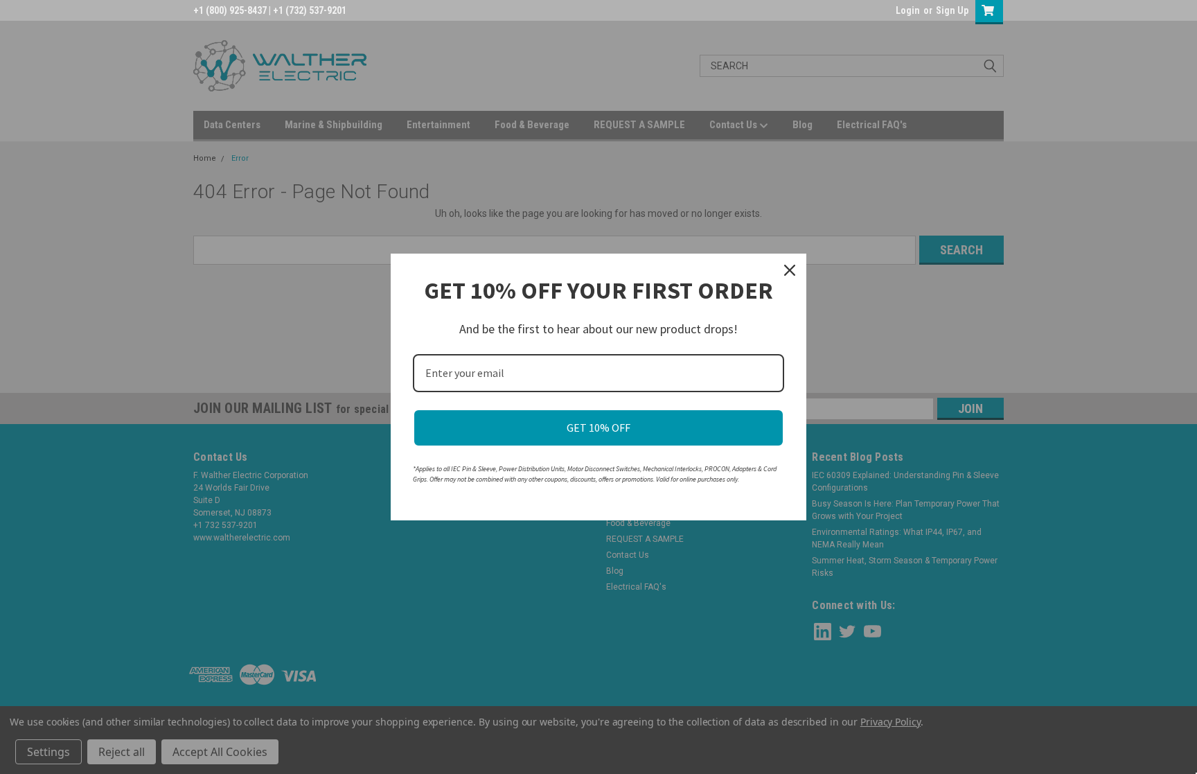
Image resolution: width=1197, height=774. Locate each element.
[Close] (789, 270)
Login (908, 10)
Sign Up (952, 10)
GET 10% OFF (598, 427)
